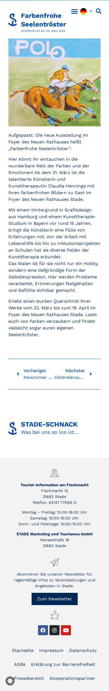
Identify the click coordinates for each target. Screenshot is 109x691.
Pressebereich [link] (29, 678)
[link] (31, 11)
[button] (74, 11)
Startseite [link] (23, 650)
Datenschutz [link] (83, 650)
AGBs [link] (19, 664)
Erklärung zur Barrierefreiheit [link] (63, 664)
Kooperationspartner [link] (72, 678)
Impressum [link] (51, 650)
